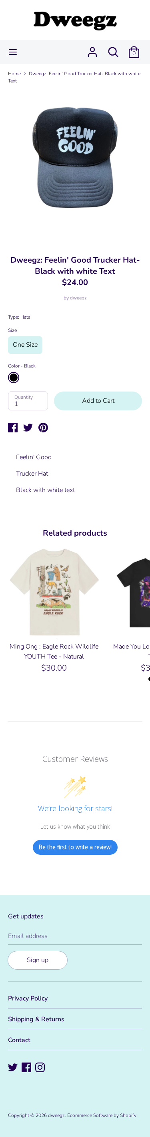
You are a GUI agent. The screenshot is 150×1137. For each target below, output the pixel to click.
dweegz (78, 298)
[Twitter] (13, 1068)
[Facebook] (27, 1068)
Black (13, 377)
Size (12, 330)
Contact (19, 1040)
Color (22, 366)
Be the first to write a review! (75, 847)
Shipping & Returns (36, 1019)
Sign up (37, 960)
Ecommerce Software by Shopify (101, 1115)
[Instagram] (40, 1068)
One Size (25, 344)
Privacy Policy (28, 998)
